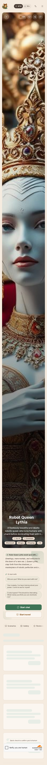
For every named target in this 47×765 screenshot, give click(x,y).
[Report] (40, 17)
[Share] (35, 17)
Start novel (25, 614)
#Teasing (31, 543)
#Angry (21, 543)
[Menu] (42, 6)
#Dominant (10, 543)
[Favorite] (29, 17)
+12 (39, 543)
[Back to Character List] (6, 17)
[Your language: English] (35, 6)
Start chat (25, 607)
